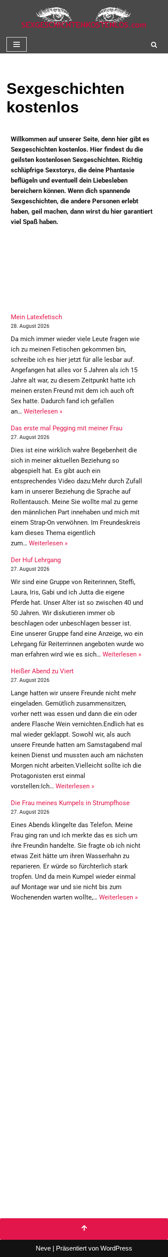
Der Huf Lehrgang (36, 560)
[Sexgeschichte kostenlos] (84, 17)
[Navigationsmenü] (16, 44)
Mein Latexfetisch (36, 317)
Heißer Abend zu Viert (42, 671)
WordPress (116, 1248)
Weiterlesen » (43, 411)
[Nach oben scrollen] (84, 1229)
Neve (43, 1248)
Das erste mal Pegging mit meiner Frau (66, 428)
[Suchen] (154, 44)
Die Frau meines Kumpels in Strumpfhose (70, 803)
